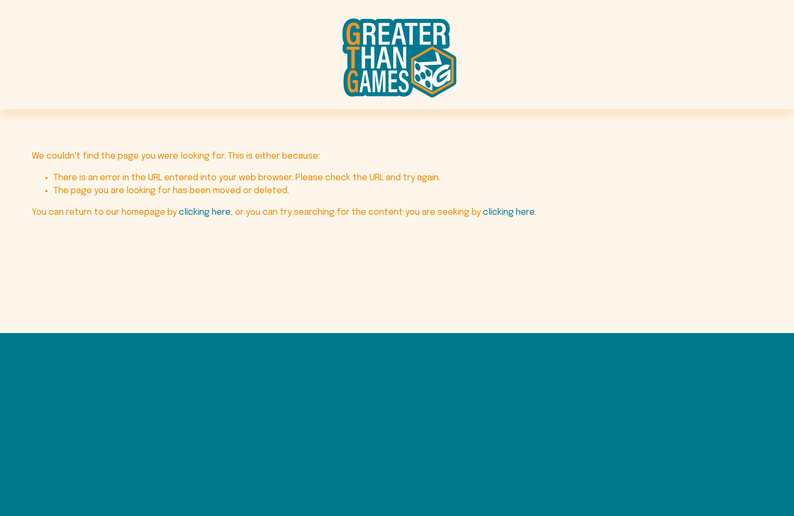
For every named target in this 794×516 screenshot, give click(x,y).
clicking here (205, 212)
